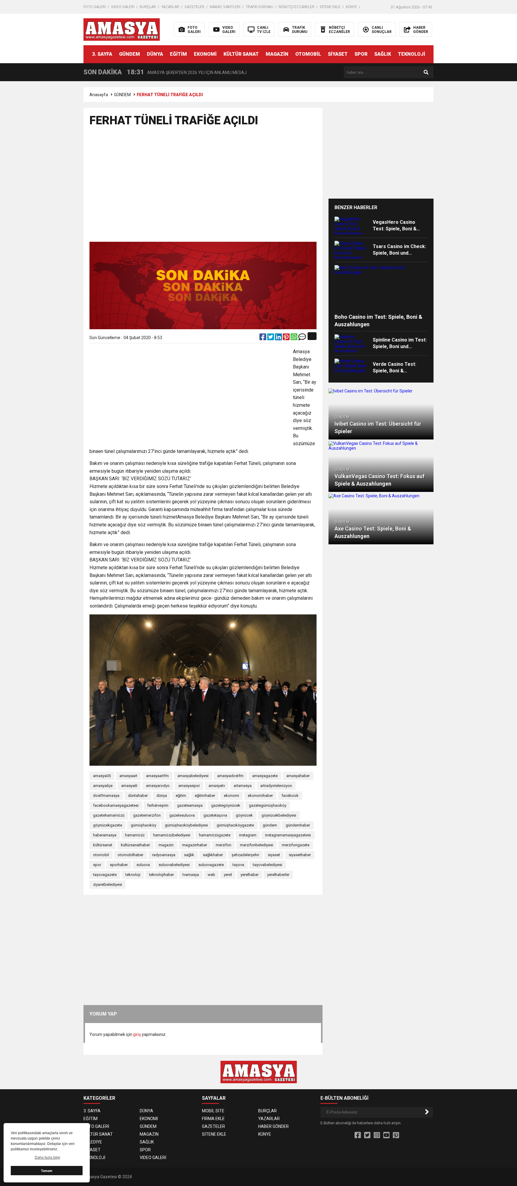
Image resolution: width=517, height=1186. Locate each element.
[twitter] (271, 338)
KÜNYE (351, 7)
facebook (290, 795)
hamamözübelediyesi (171, 835)
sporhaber (119, 864)
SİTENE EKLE (330, 7)
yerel (228, 874)
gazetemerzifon (147, 815)
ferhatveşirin (157, 805)
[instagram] (377, 1135)
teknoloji (132, 874)
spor (97, 864)
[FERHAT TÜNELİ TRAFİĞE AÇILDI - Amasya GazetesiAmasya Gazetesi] (121, 29)
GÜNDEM (129, 54)
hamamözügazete (214, 835)
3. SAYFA (102, 54)
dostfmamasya (106, 795)
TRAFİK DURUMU (259, 7)
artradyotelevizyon (276, 785)
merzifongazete (295, 845)
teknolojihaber (161, 874)
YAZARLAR (170, 7)
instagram (247, 835)
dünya (161, 795)
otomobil (101, 855)
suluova (143, 864)
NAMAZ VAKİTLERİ (225, 7)
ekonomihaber (260, 795)
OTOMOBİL (308, 54)
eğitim (181, 795)
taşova (238, 864)
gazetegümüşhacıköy (267, 805)
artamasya (243, 785)
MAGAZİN (277, 54)
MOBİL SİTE (213, 1110)
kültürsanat (102, 845)
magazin (166, 845)
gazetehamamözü (108, 815)
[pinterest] (287, 338)
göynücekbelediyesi (278, 815)
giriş (137, 1034)
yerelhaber (249, 874)
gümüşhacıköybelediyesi (186, 825)
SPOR (361, 54)
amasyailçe (102, 785)
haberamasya (104, 835)
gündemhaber (298, 825)
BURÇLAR (148, 7)
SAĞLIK (382, 54)
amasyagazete (265, 775)
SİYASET (338, 54)
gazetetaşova (215, 815)
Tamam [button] (46, 1171)
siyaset (274, 855)
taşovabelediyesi (267, 864)
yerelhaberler (278, 874)
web (211, 874)
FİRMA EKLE (213, 1118)
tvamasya (191, 874)
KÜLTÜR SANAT (241, 54)
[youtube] (386, 1135)
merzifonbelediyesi (256, 845)
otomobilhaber (130, 855)
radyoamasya (163, 855)
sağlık (189, 855)
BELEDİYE (92, 1142)
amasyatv (217, 785)
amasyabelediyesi (193, 775)
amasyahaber (298, 775)
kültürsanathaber (135, 845)
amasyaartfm (157, 775)
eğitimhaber (205, 795)
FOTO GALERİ (94, 7)
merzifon (223, 845)
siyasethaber (300, 855)
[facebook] (263, 338)
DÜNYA (155, 54)
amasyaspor (189, 785)
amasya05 (102, 775)
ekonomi (231, 795)
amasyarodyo (158, 785)
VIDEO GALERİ (122, 7)
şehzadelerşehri (245, 855)
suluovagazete (211, 864)
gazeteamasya (190, 805)
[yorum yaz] (302, 338)
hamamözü (135, 835)
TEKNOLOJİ (411, 54)
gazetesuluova (182, 815)
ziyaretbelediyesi (107, 884)
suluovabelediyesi (174, 864)
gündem (270, 825)
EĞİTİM (178, 54)
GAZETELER (194, 7)
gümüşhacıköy (143, 825)
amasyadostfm (230, 775)
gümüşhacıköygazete (235, 825)
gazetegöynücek (225, 805)
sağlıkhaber (213, 855)
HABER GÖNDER (273, 1126)
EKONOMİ (205, 54)
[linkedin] (279, 338)
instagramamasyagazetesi (288, 835)
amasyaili (129, 785)
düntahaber (138, 795)
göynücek (244, 815)
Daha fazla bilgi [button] (47, 1157)
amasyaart (128, 775)
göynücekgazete (107, 825)
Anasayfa (98, 94)
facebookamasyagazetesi (116, 805)
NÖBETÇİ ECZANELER (296, 7)
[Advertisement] (478, 177)
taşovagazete (105, 874)
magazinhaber (194, 845)
